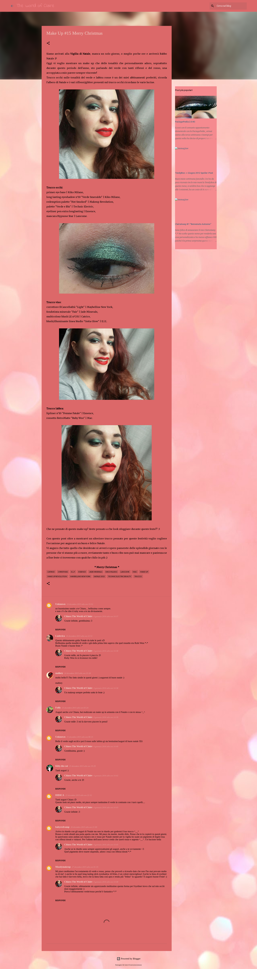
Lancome (125, 572)
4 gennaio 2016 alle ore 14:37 (106, 616)
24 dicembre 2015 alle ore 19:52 (80, 604)
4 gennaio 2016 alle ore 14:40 (106, 746)
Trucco (138, 576)
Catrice (51, 572)
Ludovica (60, 636)
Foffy (58, 707)
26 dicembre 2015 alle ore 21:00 (84, 827)
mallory (59, 673)
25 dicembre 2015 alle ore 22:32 (78, 795)
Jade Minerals (95, 572)
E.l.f (73, 572)
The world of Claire (35, 5)
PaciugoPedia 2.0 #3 (185, 122)
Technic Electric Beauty (119, 576)
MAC (135, 572)
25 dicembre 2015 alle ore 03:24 (75, 708)
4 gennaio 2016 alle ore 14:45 (106, 845)
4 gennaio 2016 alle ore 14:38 (106, 651)
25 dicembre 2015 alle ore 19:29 (82, 766)
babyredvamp (62, 827)
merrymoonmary (136, 965)
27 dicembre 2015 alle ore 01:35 (85, 867)
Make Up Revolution (57, 576)
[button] (48, 43)
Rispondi (60, 630)
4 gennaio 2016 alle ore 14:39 (106, 717)
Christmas (63, 572)
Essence (82, 572)
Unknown (60, 604)
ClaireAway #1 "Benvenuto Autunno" (193, 224)
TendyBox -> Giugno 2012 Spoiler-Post (194, 173)
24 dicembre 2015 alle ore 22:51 (79, 636)
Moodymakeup (63, 867)
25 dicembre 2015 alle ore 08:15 (80, 737)
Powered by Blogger (130, 958)
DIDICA (59, 795)
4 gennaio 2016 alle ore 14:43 (106, 807)
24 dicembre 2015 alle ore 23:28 (77, 673)
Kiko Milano (111, 572)
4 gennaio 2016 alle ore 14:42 (106, 776)
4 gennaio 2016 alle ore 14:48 (106, 882)
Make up (144, 572)
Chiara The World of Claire (78, 616)
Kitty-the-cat (61, 766)
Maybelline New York (80, 576)
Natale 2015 (99, 576)
